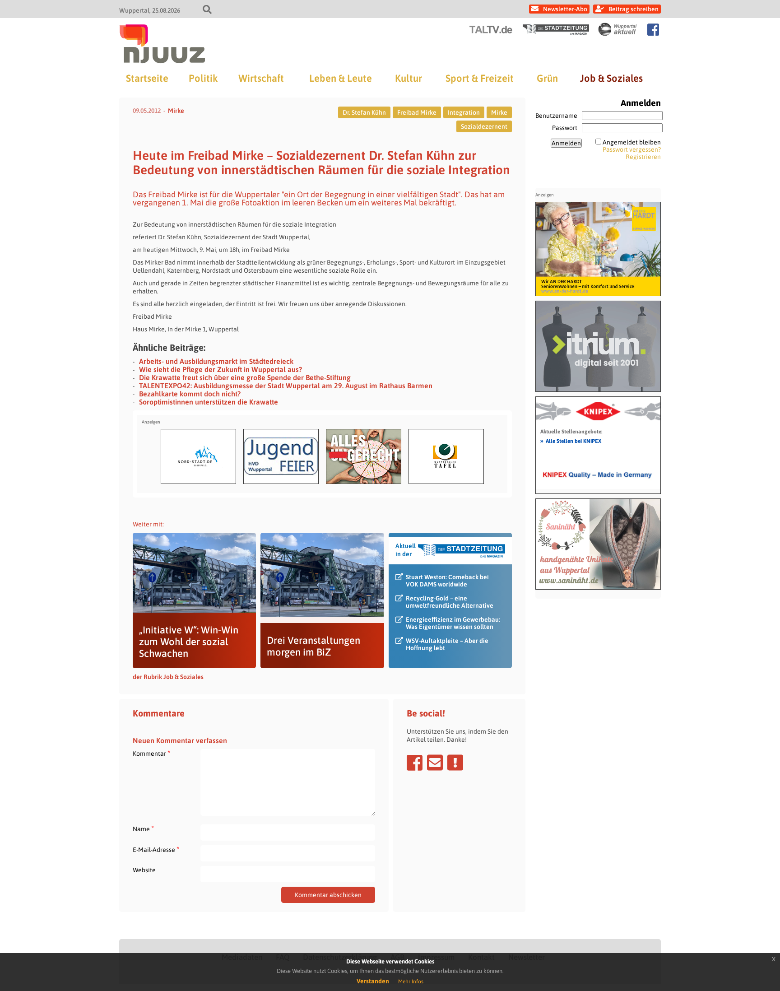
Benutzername (556, 115)
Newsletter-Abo (565, 9)
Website (144, 870)
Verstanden (373, 981)
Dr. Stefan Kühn (364, 112)
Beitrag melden (455, 762)
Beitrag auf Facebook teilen (414, 762)
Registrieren (643, 156)
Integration (464, 112)
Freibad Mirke (416, 112)
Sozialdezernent (484, 126)
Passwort (564, 127)
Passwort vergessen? (632, 149)
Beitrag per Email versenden (435, 762)
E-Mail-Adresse (156, 849)
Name (143, 828)
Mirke (176, 110)
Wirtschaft (261, 78)
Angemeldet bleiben (632, 142)
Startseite (147, 78)
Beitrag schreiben (633, 9)
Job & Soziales (611, 78)
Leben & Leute (340, 78)
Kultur (408, 78)
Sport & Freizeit (480, 78)
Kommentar (151, 753)
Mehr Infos (410, 981)
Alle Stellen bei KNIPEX (570, 440)
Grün (547, 78)
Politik (203, 78)
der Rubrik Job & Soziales (168, 676)
